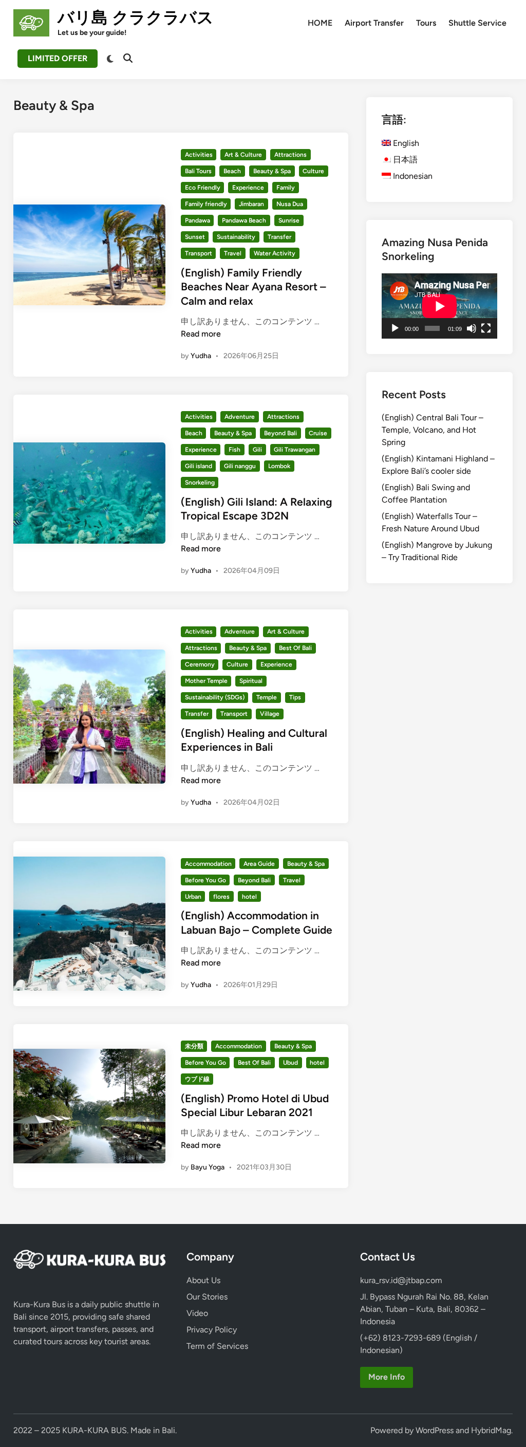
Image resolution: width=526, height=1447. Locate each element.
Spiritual (250, 680)
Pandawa (197, 220)
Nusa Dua (289, 204)
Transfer (279, 236)
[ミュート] (471, 328)
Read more (201, 334)
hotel (249, 896)
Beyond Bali (280, 433)
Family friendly (206, 204)
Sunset (195, 236)
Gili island (198, 466)
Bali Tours (198, 171)
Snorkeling (200, 482)
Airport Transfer (374, 23)
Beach (232, 171)
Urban (193, 896)
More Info (386, 1377)
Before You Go (205, 880)
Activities (199, 154)
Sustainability (236, 236)
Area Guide (259, 863)
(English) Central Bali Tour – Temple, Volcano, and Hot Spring (432, 430)
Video (197, 1313)
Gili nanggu (240, 466)
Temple (266, 697)
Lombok (279, 466)
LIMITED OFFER (57, 58)
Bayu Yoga (207, 1167)
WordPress (435, 1430)
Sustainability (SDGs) (215, 697)
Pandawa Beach (244, 220)
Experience (248, 187)
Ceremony (200, 664)
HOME (320, 23)
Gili (257, 449)
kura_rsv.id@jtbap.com (401, 1280)
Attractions (290, 154)
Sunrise (288, 220)
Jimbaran (251, 204)
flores (221, 896)
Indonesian (412, 176)
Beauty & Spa (272, 171)
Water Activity (274, 253)
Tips (295, 697)
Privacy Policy (211, 1329)
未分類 (194, 1046)
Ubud (290, 1062)
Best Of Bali (295, 648)
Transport (198, 253)
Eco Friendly (202, 187)
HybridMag (491, 1430)
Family (285, 187)
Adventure (239, 416)
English (405, 143)
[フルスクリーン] (486, 328)
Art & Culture (243, 154)
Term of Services (217, 1346)
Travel (232, 253)
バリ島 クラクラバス (136, 17)
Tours (426, 23)
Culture (313, 171)
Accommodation (208, 863)
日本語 (404, 159)
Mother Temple (206, 680)
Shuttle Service (477, 23)
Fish (234, 449)
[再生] (395, 328)
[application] (439, 306)
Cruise (318, 433)
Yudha (201, 355)
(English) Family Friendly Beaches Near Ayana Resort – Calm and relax (253, 286)
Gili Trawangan (294, 449)
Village (269, 713)
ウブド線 (197, 1079)
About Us (203, 1280)
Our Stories (207, 1297)
